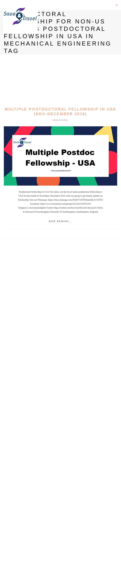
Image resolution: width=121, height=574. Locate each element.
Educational (60, 120)
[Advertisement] (60, 351)
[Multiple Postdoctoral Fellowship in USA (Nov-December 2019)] (60, 156)
